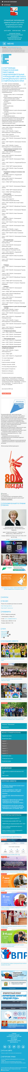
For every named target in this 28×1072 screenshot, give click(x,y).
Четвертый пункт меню (7, 758)
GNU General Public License (20, 1062)
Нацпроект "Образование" (8, 724)
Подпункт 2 (4, 745)
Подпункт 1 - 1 (5, 743)
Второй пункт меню (6, 738)
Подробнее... (5, 793)
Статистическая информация (15, 35)
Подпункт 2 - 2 (5, 750)
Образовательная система (14, 1036)
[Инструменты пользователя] (25, 84)
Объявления (4, 635)
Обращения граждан (14, 33)
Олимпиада (4, 633)
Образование (6, 60)
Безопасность (15, 36)
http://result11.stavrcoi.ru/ (7, 608)
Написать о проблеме (7, 499)
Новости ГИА (4, 631)
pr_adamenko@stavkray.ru (16, 539)
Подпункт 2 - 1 (5, 748)
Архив (23, 30)
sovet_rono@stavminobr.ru (10, 618)
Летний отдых (5, 63)
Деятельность (6, 56)
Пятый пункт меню (6, 761)
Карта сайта (7, 30)
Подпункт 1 (4, 741)
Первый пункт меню (7, 736)
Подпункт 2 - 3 (5, 753)
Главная (14, 1033)
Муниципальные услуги (14, 1040)
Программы (14, 1039)
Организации (6, 57)
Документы (14, 1037)
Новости (8, 393)
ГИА (4, 59)
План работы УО (5, 634)
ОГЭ (2, 637)
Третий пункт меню (6, 755)
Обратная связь (16, 30)
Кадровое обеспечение (14, 39)
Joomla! (2, 1061)
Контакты (5, 61)
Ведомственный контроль (14, 37)
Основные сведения (7, 54)
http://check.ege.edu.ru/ (6, 605)
